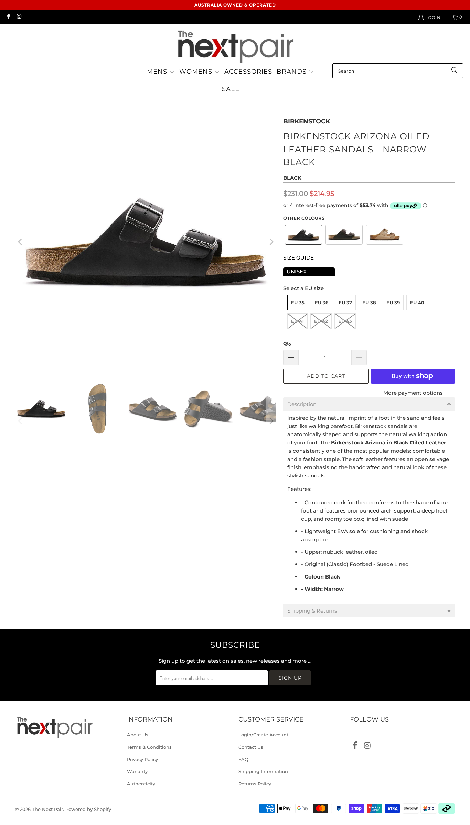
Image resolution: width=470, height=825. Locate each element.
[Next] (271, 241)
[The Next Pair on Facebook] (8, 17)
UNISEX (297, 271)
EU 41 (297, 321)
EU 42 (321, 321)
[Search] (454, 70)
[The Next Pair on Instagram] (19, 17)
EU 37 (345, 302)
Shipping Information (263, 771)
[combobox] (397, 70)
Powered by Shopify (88, 809)
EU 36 (321, 302)
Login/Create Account (263, 734)
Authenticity (141, 783)
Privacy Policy (142, 759)
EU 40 (417, 302)
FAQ (243, 759)
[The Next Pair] (235, 45)
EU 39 (393, 302)
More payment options (413, 392)
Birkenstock (306, 121)
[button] (161, 72)
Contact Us (250, 747)
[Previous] (20, 241)
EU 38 (369, 302)
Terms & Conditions (149, 747)
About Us (137, 734)
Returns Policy (254, 783)
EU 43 (345, 321)
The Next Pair (47, 809)
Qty (287, 343)
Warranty (137, 771)
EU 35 (298, 302)
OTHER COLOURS (303, 218)
